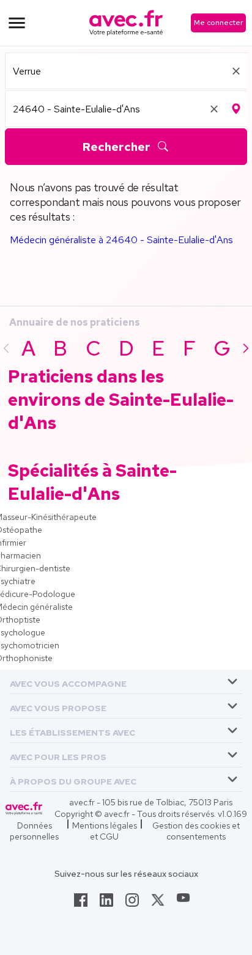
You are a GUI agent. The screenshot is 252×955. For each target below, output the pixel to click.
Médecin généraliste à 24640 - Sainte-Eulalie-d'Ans (121, 239)
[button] (68, 681)
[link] (80, 903)
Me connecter (218, 22)
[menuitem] (126, 682)
